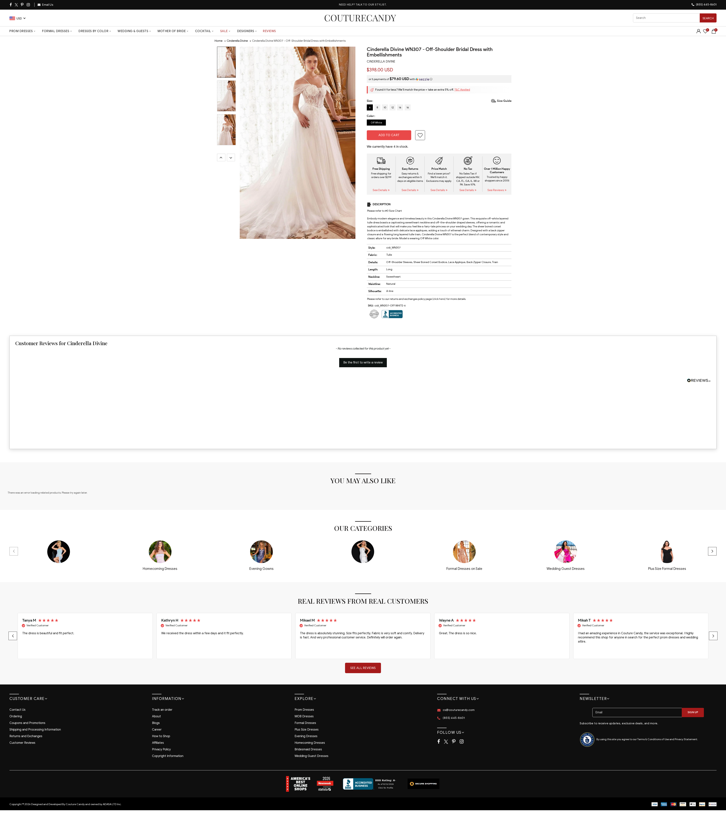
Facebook (10, 5)
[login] (699, 32)
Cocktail (203, 31)
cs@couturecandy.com (459, 710)
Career (157, 729)
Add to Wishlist (420, 135)
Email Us (47, 4)
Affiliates (158, 743)
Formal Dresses (55, 31)
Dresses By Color (93, 31)
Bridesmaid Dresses (308, 749)
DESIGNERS (245, 31)
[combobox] (675, 17)
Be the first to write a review (363, 362)
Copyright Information (167, 756)
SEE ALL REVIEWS (363, 668)
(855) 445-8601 (706, 4)
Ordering (15, 716)
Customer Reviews (22, 743)
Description (382, 204)
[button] (439, 79)
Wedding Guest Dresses (311, 756)
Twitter (16, 4)
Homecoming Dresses (310, 743)
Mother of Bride (171, 31)
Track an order (162, 710)
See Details (380, 190)
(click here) (439, 299)
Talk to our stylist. (371, 4)
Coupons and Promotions (27, 723)
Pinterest (22, 5)
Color (370, 116)
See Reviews (496, 190)
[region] (363, 636)
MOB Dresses (304, 716)
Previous (221, 157)
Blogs (156, 723)
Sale (224, 31)
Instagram (28, 5)
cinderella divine (381, 61)
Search (708, 18)
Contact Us (17, 710)
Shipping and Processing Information (35, 729)
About (156, 716)
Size (369, 101)
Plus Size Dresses (307, 729)
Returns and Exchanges (25, 736)
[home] (360, 17)
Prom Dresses (21, 31)
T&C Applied (462, 89)
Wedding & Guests (133, 31)
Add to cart (389, 135)
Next (231, 157)
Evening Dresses (306, 736)
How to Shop (161, 736)
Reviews (269, 31)
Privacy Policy (161, 749)
